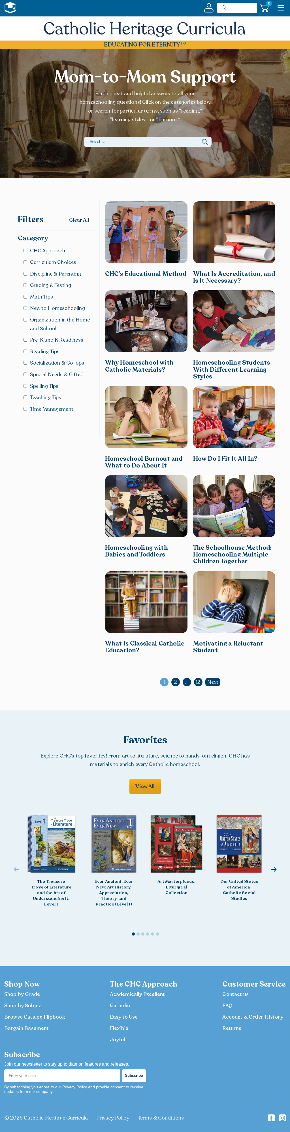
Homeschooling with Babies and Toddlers (136, 551)
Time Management (51, 409)
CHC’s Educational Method (145, 274)
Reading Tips (45, 351)
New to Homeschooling (57, 308)
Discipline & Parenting (55, 273)
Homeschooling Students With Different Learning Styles (231, 369)
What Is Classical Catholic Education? (144, 647)
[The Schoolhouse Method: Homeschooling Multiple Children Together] (234, 506)
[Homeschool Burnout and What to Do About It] (146, 417)
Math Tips (41, 296)
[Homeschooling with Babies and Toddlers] (146, 506)
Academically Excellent (137, 994)
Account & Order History (252, 1016)
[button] (274, 869)
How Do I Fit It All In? (225, 458)
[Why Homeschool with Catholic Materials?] (146, 321)
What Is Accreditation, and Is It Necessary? (234, 277)
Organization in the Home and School (60, 324)
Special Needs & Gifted (57, 374)
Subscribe (134, 1075)
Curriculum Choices (53, 262)
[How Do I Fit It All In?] (234, 417)
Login (209, 8)
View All (145, 786)
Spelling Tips (44, 386)
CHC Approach (47, 250)
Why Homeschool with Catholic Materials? (139, 366)
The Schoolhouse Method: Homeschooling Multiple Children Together (232, 554)
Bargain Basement (26, 1028)
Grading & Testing (50, 285)
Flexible (119, 1028)
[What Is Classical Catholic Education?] (146, 602)
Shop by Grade (22, 994)
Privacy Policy (112, 1117)
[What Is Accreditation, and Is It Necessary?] (234, 232)
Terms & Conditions (161, 1117)
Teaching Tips (45, 397)
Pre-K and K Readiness (56, 340)
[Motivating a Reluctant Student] (234, 602)
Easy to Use (124, 1016)
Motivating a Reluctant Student (228, 647)
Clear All (79, 220)
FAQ (227, 1005)
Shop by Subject (23, 1005)
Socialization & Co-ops (57, 362)
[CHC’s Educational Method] (146, 232)
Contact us (235, 994)
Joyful (117, 1039)
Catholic (120, 1005)
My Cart (268, 4)
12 (198, 682)
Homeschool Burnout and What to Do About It (144, 462)
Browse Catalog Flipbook (34, 1016)
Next (213, 682)
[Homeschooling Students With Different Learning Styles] (234, 321)
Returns (231, 1028)
